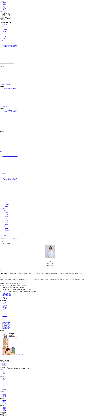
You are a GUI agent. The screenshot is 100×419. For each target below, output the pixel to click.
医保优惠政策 (8, 294)
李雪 (7, 298)
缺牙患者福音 (8, 84)
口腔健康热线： (3, 18)
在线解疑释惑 (8, 293)
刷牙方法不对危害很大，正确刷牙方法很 (10, 178)
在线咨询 (4, 9)
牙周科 (3, 38)
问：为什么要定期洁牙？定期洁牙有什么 (10, 179)
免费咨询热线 (2, 361)
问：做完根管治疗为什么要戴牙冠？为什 (10, 46)
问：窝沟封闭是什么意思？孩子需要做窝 (10, 111)
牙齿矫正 (6, 216)
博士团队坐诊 (8, 295)
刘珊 (7, 297)
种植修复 (8, 321)
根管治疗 (4, 403)
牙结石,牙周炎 (3, 173)
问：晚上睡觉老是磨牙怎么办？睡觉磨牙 (10, 110)
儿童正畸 (4, 396)
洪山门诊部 (7, 230)
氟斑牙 (3, 385)
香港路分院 (4, 3)
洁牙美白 (4, 389)
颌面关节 (4, 409)
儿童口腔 (6, 220)
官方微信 (4, 6)
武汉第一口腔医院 (8, 238)
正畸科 (3, 27)
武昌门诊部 (18, 238)
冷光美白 (4, 388)
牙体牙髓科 (4, 34)
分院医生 (13, 238)
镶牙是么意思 (2, 84)
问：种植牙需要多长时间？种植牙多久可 (10, 88)
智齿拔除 (4, 407)
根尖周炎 (2, 40)
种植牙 (3, 378)
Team (5, 300)
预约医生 (4, 8)
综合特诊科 (4, 24)
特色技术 (4, 209)
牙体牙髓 (8, 325)
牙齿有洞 (4, 401)
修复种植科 (4, 29)
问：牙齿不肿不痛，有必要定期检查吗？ (10, 45)
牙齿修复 (6, 214)
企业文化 (6, 202)
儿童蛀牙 (4, 395)
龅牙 (3, 372)
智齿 (1, 151)
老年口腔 (8, 323)
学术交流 (4, 208)
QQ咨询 (3, 7)
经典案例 (4, 210)
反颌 (3, 371)
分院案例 (6, 224)
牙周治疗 (6, 212)
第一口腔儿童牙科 (3, 106)
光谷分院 (4, 2)
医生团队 (4, 226)
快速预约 (8, 328)
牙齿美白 (6, 218)
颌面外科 (4, 36)
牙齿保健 (6, 222)
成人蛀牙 (4, 400)
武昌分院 (4, 4)
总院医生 (6, 228)
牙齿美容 (8, 322)
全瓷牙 (3, 379)
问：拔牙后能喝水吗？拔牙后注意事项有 (10, 156)
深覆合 (3, 373)
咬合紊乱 (4, 374)
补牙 (3, 402)
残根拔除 (4, 408)
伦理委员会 (4, 235)
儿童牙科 (4, 31)
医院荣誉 (6, 206)
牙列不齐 (4, 394)
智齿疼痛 (4, 410)
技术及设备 (7, 204)
